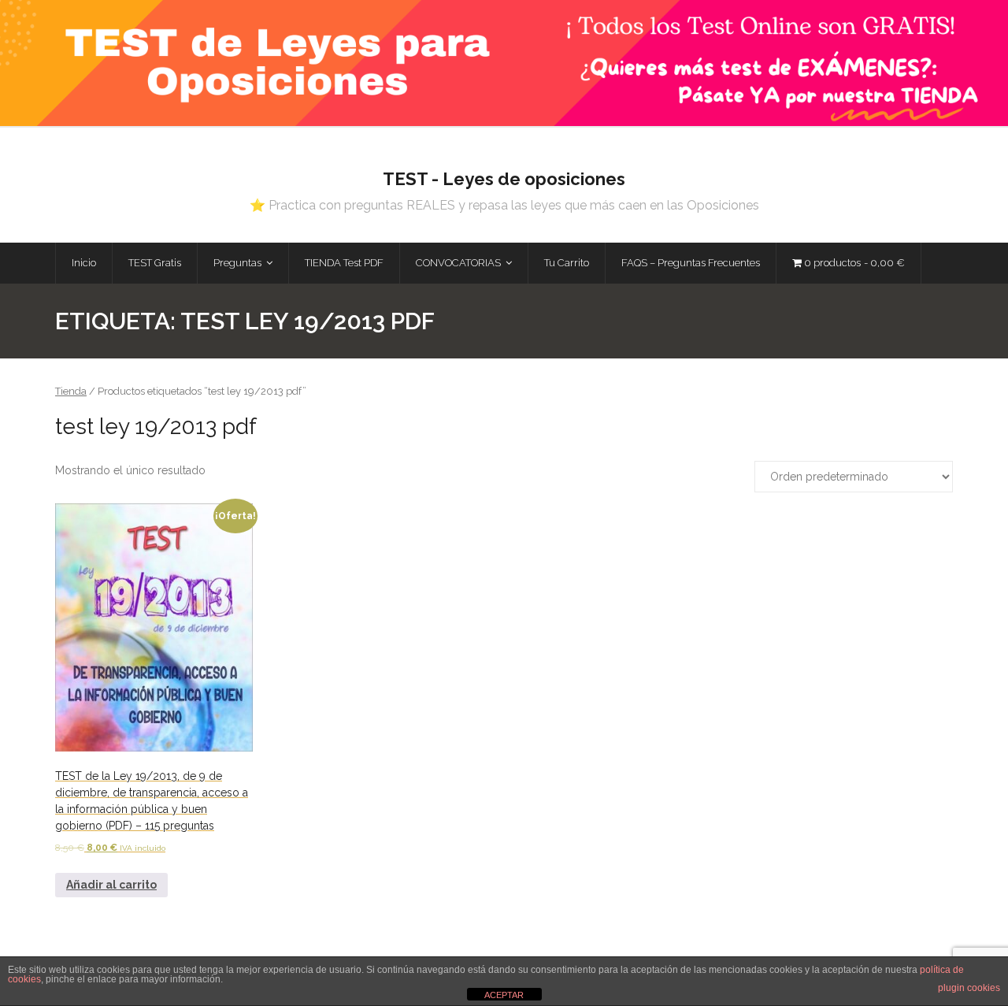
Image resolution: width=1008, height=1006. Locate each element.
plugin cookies (969, 987)
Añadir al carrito (111, 884)
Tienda (71, 391)
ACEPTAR (504, 995)
